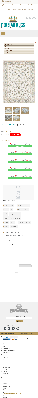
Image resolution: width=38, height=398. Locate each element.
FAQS (8, 9)
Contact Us (6, 371)
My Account (31, 9)
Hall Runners (6, 352)
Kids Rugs (5, 357)
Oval (4, 355)
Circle (4, 354)
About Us (5, 373)
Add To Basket (20, 146)
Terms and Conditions (19, 9)
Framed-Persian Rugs (9, 350)
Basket (5, 369)
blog (4, 359)
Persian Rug (6, 348)
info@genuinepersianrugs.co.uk (12, 393)
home (4, 346)
